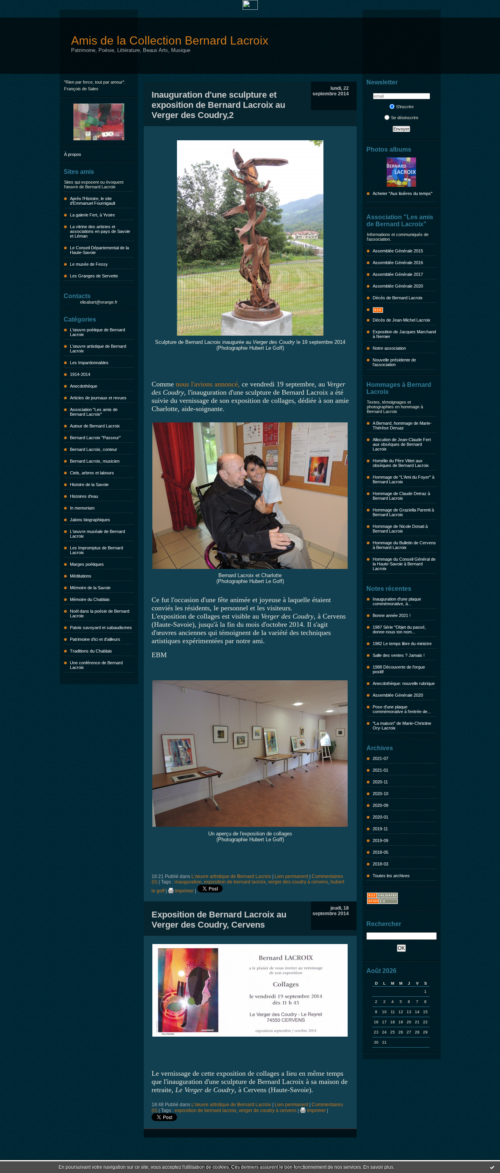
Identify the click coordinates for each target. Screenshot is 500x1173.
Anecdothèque (83, 386)
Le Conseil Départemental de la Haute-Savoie (99, 250)
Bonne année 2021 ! (392, 615)
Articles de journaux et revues (98, 397)
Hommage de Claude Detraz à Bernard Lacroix (401, 496)
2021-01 (380, 770)
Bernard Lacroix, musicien (95, 461)
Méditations (80, 576)
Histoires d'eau (84, 496)
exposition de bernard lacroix (235, 882)
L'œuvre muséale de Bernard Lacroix (97, 533)
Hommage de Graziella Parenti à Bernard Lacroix (403, 512)
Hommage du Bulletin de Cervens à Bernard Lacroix (404, 545)
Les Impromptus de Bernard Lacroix (96, 550)
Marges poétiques (87, 564)
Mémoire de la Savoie (90, 587)
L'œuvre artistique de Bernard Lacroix (98, 348)
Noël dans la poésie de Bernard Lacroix (99, 613)
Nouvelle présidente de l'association (394, 362)
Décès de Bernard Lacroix (398, 297)
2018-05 (380, 852)
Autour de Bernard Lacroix (95, 426)
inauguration (188, 882)
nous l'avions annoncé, (208, 384)
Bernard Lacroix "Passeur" (95, 437)
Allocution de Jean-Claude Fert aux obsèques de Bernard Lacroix (402, 444)
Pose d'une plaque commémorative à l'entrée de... (402, 709)
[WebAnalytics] (250, 8)
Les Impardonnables (89, 362)
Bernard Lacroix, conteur (93, 449)
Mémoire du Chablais (90, 599)
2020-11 (380, 782)
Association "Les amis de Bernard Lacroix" (94, 412)
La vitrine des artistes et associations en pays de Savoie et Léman (100, 231)
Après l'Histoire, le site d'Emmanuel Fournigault (92, 201)
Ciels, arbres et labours (92, 472)
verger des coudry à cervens (298, 882)
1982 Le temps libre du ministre (402, 643)
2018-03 (380, 864)
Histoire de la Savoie (89, 484)
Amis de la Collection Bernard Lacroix (169, 40)
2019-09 (380, 840)
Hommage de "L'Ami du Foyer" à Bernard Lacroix (403, 479)
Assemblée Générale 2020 (398, 286)
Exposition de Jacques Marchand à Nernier (404, 334)
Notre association (389, 348)
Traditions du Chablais (91, 651)
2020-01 (380, 817)
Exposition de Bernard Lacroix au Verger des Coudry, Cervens (219, 920)
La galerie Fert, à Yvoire (92, 215)
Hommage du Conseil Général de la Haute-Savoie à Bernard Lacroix (404, 564)
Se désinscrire (404, 117)
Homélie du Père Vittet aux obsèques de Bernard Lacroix (401, 463)
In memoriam (82, 508)
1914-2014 (80, 374)
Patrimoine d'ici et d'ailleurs (95, 639)
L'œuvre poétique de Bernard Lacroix (97, 332)
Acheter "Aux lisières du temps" (402, 193)
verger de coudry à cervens (267, 1110)
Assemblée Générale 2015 (398, 251)
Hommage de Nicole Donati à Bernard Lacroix (400, 528)
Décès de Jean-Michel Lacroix (401, 320)
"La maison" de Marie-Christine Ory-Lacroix (402, 725)
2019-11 (380, 828)
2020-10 (380, 793)
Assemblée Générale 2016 (398, 262)
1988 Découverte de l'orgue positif (399, 669)
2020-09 (380, 805)
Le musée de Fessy (89, 264)
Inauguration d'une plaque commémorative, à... (397, 601)
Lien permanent (291, 876)
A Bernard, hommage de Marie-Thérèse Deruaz (402, 425)
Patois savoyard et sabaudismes (101, 627)
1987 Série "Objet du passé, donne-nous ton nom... (399, 629)
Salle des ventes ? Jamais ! (399, 655)
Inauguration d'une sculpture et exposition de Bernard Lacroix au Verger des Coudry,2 (218, 105)
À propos (72, 154)
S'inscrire (405, 106)
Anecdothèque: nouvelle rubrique (404, 683)
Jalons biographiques (90, 519)
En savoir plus (378, 1167)
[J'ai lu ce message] (492, 1167)
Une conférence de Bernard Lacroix (96, 665)
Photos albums (388, 149)
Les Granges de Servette (94, 276)
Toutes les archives (391, 875)
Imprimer (184, 891)
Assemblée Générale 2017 (398, 274)
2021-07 (380, 758)
